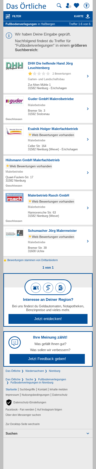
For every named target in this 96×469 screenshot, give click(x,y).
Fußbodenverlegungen (52, 379)
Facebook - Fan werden (20, 409)
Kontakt (42, 389)
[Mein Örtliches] (69, 5)
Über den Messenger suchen (23, 415)
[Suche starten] (59, 5)
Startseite (11, 389)
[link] (87, 16)
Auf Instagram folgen (49, 409)
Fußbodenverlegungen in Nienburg (31, 382)
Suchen (11, 433)
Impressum (12, 394)
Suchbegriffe (27, 389)
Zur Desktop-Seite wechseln (23, 424)
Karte (78, 16)
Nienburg (54, 371)
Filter (16, 16)
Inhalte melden (59, 389)
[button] (26, 402)
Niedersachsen (34, 371)
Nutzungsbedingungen (36, 394)
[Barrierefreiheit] (87, 5)
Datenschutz (59, 394)
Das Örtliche (13, 371)
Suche (29, 379)
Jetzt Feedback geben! (47, 359)
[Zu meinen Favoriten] (77, 5)
